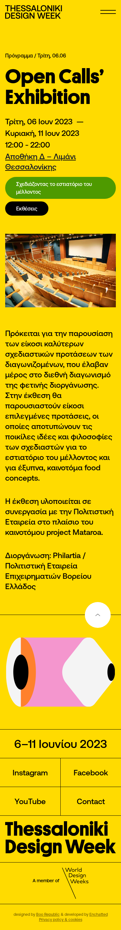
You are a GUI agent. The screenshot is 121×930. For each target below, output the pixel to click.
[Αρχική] (34, 12)
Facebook (91, 772)
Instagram (30, 772)
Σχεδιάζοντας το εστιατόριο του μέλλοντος (54, 188)
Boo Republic (48, 914)
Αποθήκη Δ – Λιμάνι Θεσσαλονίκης (40, 161)
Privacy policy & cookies (60, 919)
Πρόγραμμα (19, 55)
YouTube (30, 801)
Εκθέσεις (26, 208)
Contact (91, 801)
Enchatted (98, 914)
